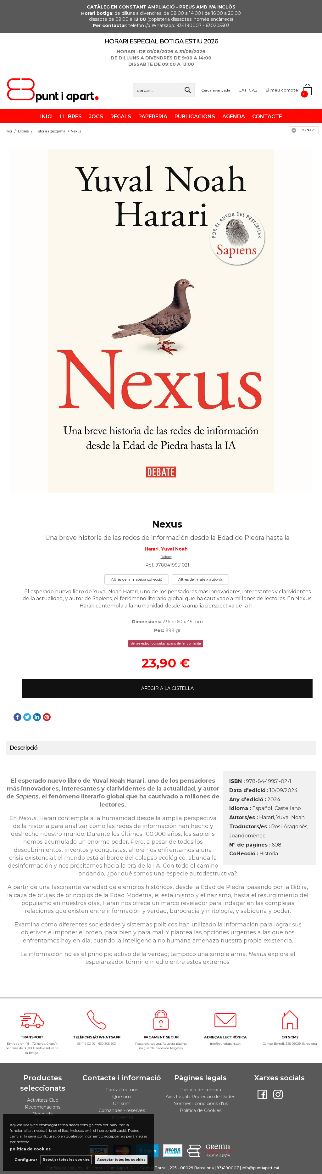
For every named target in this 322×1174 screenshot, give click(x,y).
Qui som (121, 1096)
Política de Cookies (200, 1110)
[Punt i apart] (55, 99)
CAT (242, 89)
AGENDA (233, 117)
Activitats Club (42, 1100)
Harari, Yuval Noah (166, 549)
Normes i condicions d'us (200, 1103)
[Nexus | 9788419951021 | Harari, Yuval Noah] (161, 321)
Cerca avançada (215, 90)
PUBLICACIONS (195, 117)
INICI (46, 117)
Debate (166, 557)
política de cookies (30, 1149)
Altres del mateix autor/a (200, 579)
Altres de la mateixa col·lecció (136, 579)
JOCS (96, 117)
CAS (253, 89)
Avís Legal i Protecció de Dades (200, 1096)
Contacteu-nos (121, 1090)
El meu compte (281, 89)
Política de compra (200, 1090)
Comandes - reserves (121, 1110)
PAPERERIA (152, 117)
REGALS (120, 117)
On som (121, 1103)
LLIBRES (71, 117)
